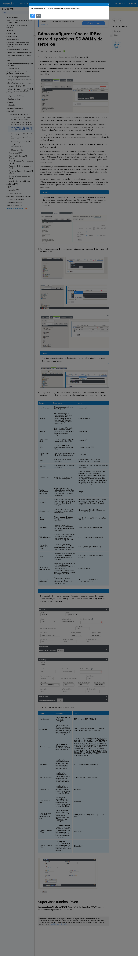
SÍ (33, 16)
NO (38, 16)
